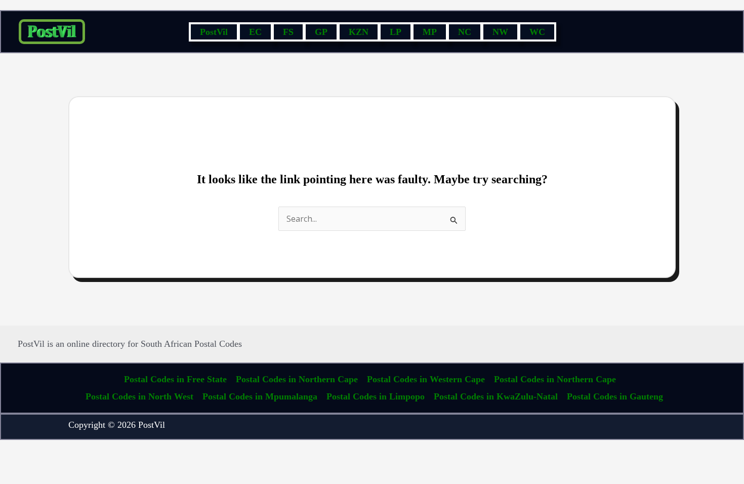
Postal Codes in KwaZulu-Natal (496, 396)
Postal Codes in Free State (175, 379)
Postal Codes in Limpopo (375, 396)
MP (430, 32)
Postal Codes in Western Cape (426, 379)
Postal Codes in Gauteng (615, 396)
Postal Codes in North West (139, 396)
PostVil (214, 32)
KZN (358, 32)
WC (537, 32)
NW (500, 32)
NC (464, 32)
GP (321, 32)
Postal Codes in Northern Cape (297, 379)
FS (288, 32)
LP (395, 32)
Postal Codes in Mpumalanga (259, 396)
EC (255, 32)
